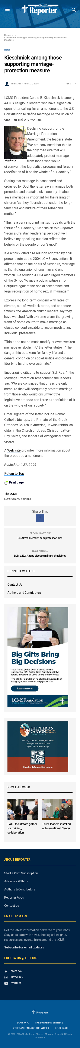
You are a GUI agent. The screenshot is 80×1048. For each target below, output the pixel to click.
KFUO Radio (61, 1028)
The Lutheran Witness (49, 1022)
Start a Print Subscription (21, 873)
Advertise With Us (16, 881)
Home (7, 35)
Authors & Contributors (19, 889)
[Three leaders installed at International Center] (57, 809)
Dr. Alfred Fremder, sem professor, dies (40, 538)
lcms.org (23, 1022)
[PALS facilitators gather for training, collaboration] (22, 809)
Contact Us (14, 584)
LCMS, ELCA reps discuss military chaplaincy (40, 555)
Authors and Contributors (24, 592)
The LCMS (16, 84)
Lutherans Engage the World (30, 1028)
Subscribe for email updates (24, 947)
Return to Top (14, 474)
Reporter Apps (14, 897)
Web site (14, 450)
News (7, 50)
